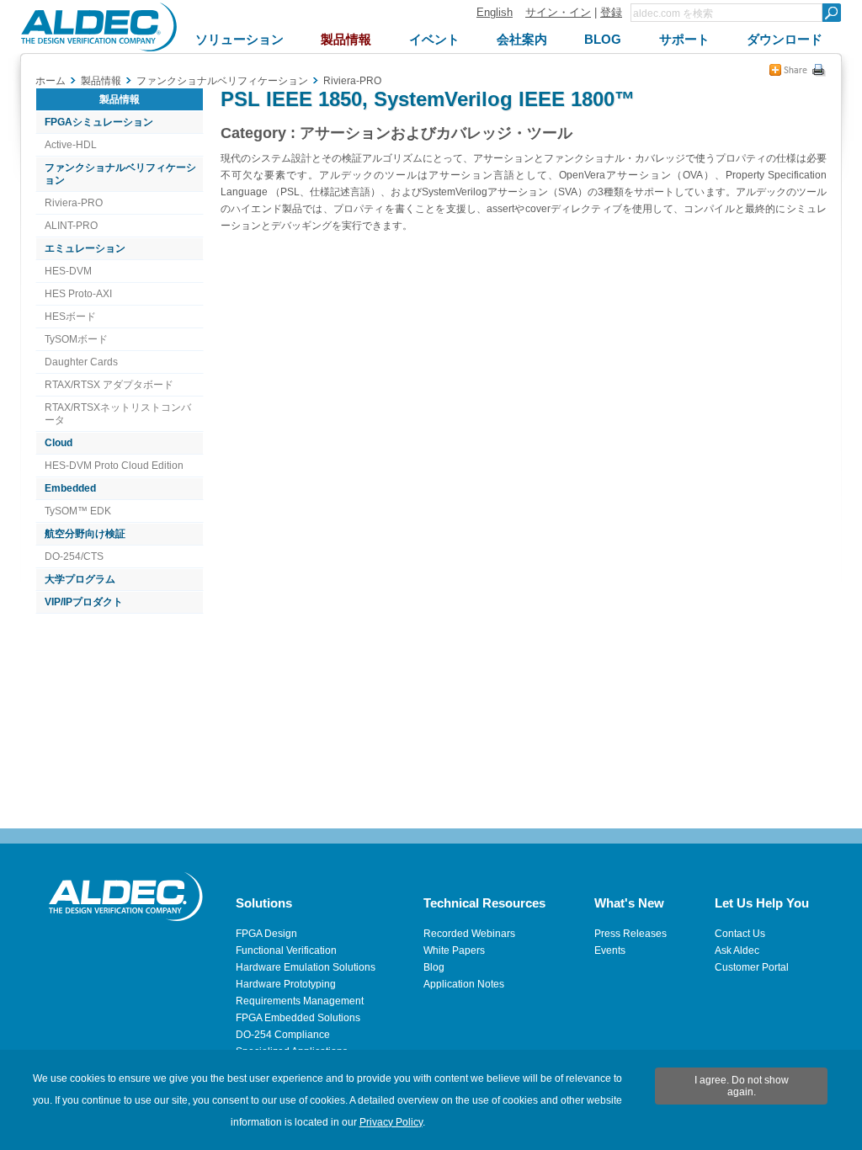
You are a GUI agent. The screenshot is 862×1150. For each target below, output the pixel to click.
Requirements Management (300, 1001)
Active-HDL (71, 145)
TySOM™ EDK (78, 511)
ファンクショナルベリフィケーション (120, 174)
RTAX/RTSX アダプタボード (109, 385)
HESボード (70, 316)
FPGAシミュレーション (99, 122)
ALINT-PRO (71, 226)
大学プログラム (80, 579)
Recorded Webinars (469, 934)
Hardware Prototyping (286, 984)
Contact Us (740, 934)
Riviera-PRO (74, 203)
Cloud (58, 443)
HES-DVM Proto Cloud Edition (114, 465)
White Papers (454, 950)
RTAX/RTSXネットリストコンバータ (118, 414)
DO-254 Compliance (283, 1035)
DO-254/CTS (74, 556)
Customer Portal (752, 967)
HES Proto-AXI (78, 294)
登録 (611, 12)
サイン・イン (558, 12)
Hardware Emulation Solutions (305, 967)
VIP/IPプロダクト (84, 602)
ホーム (50, 81)
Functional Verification (286, 950)
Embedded (70, 488)
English (494, 12)
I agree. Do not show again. (741, 1086)
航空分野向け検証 (85, 534)
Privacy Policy (391, 1122)
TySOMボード (76, 339)
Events (609, 950)
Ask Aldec (737, 950)
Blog (433, 967)
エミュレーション (85, 248)
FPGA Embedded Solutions (298, 1018)
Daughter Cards (81, 362)
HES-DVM (68, 271)
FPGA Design (266, 934)
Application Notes (463, 984)
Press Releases (630, 934)
